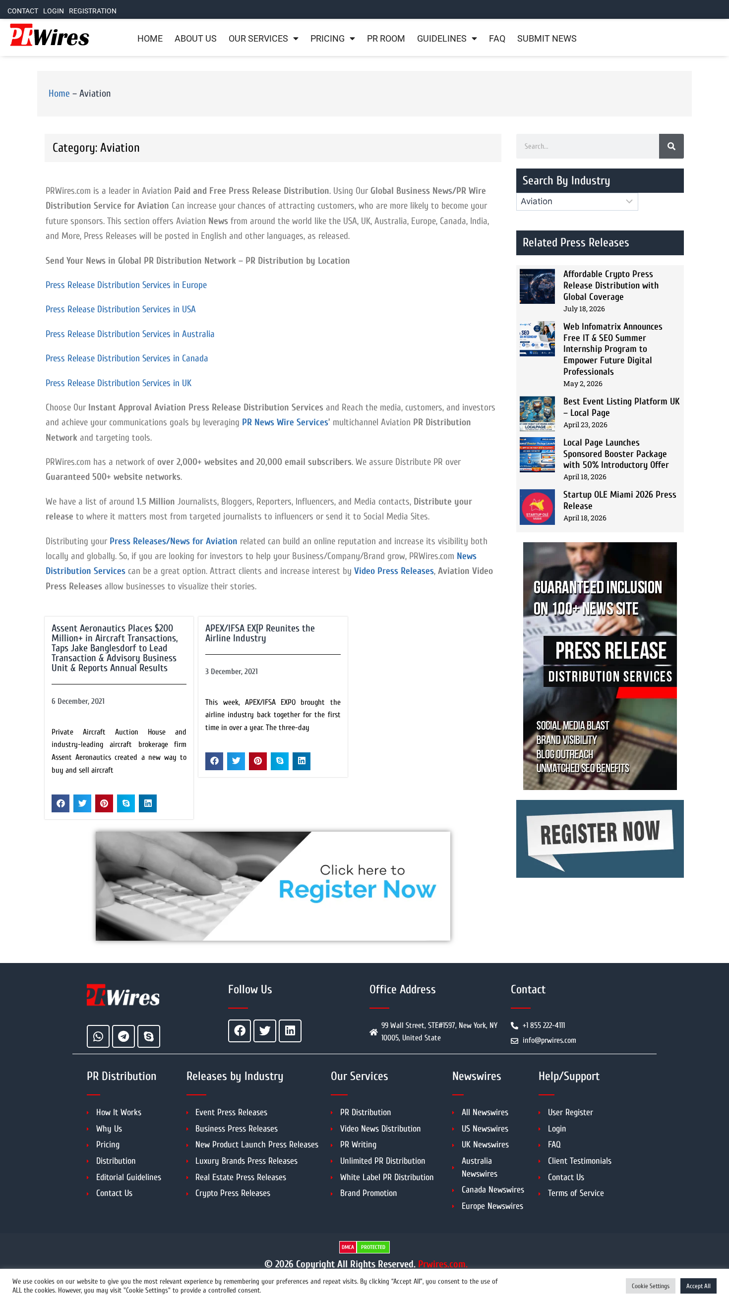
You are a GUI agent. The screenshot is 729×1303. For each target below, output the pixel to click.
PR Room (386, 39)
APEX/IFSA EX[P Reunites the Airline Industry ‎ (260, 633)
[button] (60, 803)
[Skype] (148, 1036)
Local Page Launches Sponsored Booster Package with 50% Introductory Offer (616, 454)
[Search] (671, 146)
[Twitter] (264, 1031)
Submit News (547, 39)
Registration (93, 11)
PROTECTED (373, 1247)
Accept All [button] (698, 1286)
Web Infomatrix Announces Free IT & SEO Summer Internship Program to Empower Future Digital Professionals (613, 349)
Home (150, 39)
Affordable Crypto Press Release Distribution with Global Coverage (611, 285)
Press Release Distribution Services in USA (121, 309)
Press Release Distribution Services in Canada (127, 358)
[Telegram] (123, 1036)
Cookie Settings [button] (650, 1286)
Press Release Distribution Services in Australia (130, 334)
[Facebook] (239, 1031)
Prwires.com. (443, 1264)
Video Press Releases (394, 571)
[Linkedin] (290, 1031)
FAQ (497, 39)
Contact (22, 11)
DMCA (348, 1247)
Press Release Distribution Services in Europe (126, 285)
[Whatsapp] (98, 1036)
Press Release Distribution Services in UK (118, 383)
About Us (196, 39)
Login (53, 11)
